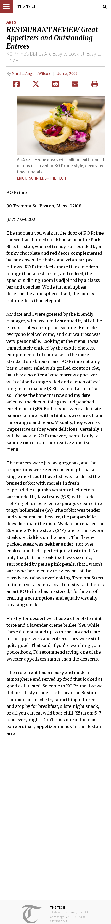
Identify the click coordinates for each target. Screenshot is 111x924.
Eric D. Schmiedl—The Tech (41, 178)
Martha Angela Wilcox (31, 73)
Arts (11, 22)
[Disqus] (55, 822)
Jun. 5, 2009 (67, 73)
